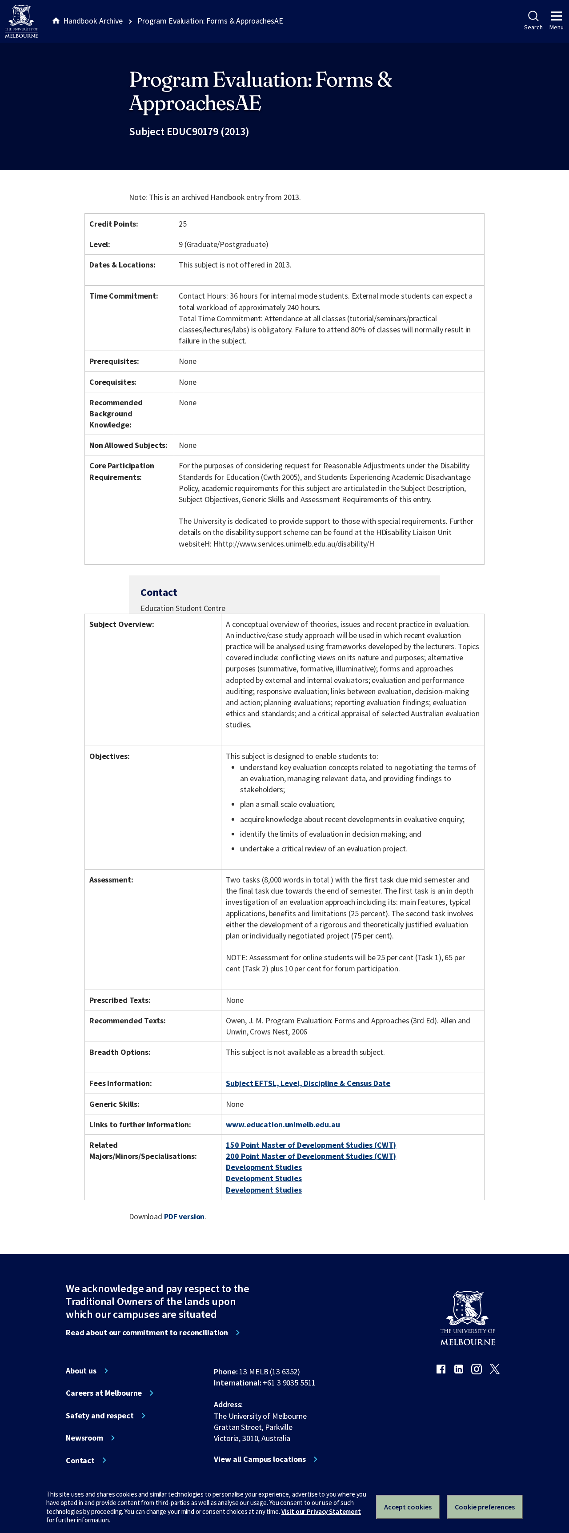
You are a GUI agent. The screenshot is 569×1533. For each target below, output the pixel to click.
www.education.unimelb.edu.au (283, 1124)
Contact (80, 1460)
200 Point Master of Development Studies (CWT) (311, 1156)
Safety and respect (100, 1416)
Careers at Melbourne (104, 1393)
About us (81, 1371)
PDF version (184, 1216)
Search (533, 27)
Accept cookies (408, 1506)
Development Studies (263, 1167)
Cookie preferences (485, 1506)
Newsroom (84, 1438)
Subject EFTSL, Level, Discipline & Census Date (308, 1083)
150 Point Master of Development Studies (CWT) (311, 1145)
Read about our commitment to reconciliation (147, 1332)
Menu (556, 27)
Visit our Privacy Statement (321, 1511)
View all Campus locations (260, 1459)
